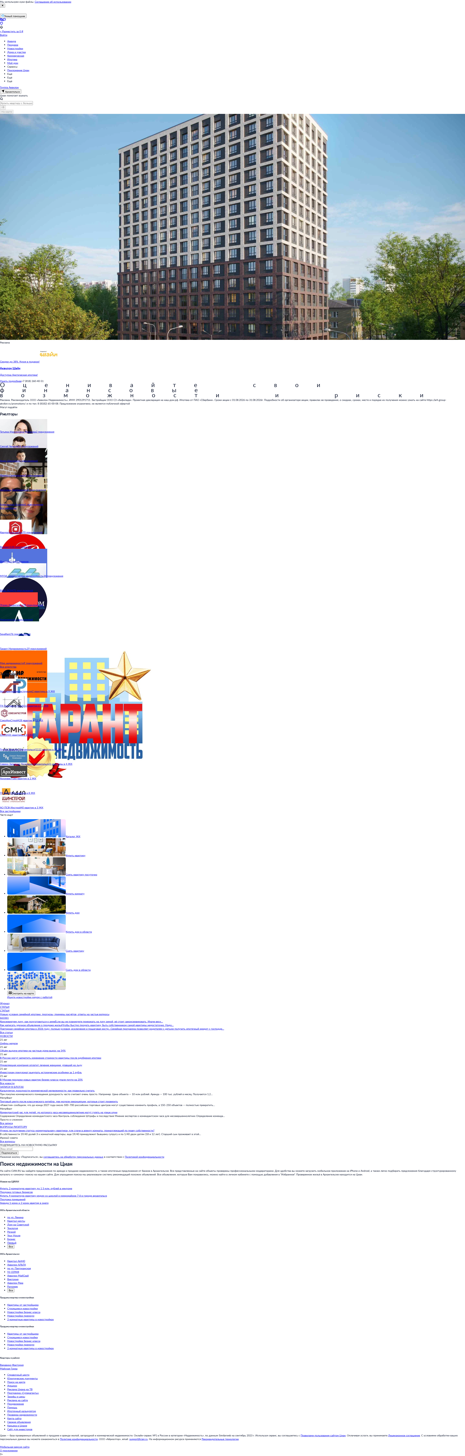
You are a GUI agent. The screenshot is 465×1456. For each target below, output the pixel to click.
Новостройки (15, 48)
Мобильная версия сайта (14, 1447)
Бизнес (11, 1239)
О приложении (9, 1450)
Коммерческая (15, 55)
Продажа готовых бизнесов (16, 1192)
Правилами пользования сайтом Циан (323, 1435)
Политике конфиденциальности (79, 1439)
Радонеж (12, 1286)
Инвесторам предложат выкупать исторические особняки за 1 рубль (41, 1072)
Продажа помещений (12, 1199)
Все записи (6, 1123)
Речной (11, 1231)
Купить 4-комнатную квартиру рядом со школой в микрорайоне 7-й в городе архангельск (53, 1195)
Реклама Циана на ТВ (20, 1389)
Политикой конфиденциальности (144, 1156)
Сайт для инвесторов (19, 1429)
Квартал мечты (16, 1221)
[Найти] (3, 107)
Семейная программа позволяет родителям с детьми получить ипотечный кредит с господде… (167, 1028)
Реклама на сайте (17, 1400)
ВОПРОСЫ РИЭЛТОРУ (13, 1127)
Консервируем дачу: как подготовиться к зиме (27, 1021)
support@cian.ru (138, 1439)
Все (11, 1246)
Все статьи (6, 1032)
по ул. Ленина (15, 1217)
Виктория (13, 1279)
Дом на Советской (18, 1224)
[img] (49, 361)
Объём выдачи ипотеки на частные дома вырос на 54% (33, 1050)
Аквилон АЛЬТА (16, 1264)
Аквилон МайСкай (18, 1275)
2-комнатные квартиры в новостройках (30, 1319)
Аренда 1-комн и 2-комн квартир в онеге (24, 1203)
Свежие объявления (19, 1422)
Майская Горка (8, 1368)
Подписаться (9, 1152)
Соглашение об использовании (53, 1)
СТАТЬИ (4, 1007)
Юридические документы (22, 1378)
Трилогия (12, 1228)
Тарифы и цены (16, 1396)
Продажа (12, 44)
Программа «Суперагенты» (23, 1393)
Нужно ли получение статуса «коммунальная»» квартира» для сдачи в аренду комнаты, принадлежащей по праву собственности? (77, 1130)
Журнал (4, 1003)
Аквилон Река (15, 1283)
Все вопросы (7, 1141)
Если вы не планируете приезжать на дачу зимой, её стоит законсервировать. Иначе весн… (109, 1021)
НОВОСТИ (6, 1036)
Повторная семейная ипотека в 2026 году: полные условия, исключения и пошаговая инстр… (55, 1028)
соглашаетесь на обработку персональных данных (73, 1156)
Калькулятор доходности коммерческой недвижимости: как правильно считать (47, 1090)
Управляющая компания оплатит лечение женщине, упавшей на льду (41, 1065)
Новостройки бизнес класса (23, 1312)
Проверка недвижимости (22, 1414)
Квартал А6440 (16, 1261)
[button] (232, 371)
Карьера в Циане (17, 1425)
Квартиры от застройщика (23, 1305)
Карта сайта (14, 1418)
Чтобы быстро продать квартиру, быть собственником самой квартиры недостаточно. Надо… (118, 1025)
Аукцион (12, 1385)
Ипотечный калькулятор (21, 1411)
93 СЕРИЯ (13, 1272)
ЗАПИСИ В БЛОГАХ (12, 1087)
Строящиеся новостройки (22, 1308)
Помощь (12, 1407)
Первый (11, 1242)
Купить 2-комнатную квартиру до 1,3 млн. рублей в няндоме (36, 1188)
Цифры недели (9, 1043)
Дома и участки (16, 52)
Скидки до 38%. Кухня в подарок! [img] (20, 361)
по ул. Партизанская (19, 1268)
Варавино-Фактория (12, 1365)
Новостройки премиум (20, 1315)
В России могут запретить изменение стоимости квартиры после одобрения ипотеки (50, 1057)
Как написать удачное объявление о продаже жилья (31, 1025)
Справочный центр (18, 1374)
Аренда (11, 41)
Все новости (7, 1083)
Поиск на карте (16, 1382)
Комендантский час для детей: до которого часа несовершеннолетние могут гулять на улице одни (58, 1112)
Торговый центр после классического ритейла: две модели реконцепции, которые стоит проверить (59, 1101)
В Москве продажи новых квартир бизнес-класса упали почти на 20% (41, 1079)
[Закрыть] (2, 6)
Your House (13, 1235)
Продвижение (15, 1404)
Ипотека (12, 59)
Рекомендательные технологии (220, 1439)
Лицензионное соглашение (404, 1435)
